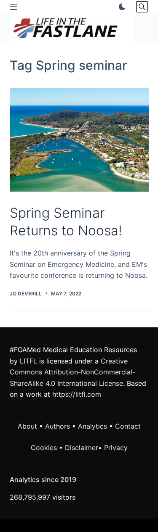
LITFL (28, 361)
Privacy (116, 447)
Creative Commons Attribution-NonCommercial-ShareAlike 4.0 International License (72, 372)
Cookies (45, 447)
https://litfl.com (76, 394)
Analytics (92, 426)
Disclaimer (81, 447)
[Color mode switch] (120, 6)
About (27, 426)
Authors (57, 426)
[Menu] (13, 7)
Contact (128, 426)
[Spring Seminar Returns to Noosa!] (79, 140)
